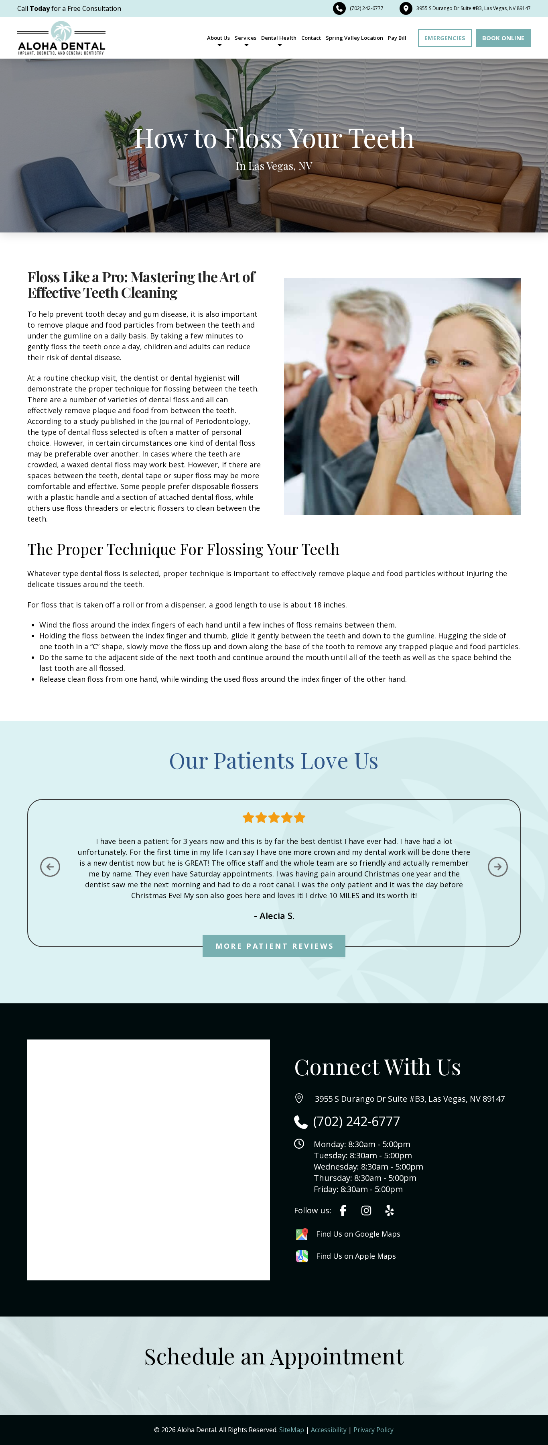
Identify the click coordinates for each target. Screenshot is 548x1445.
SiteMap (291, 1429)
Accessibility (329, 1429)
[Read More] (343, 1210)
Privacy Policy (373, 1429)
